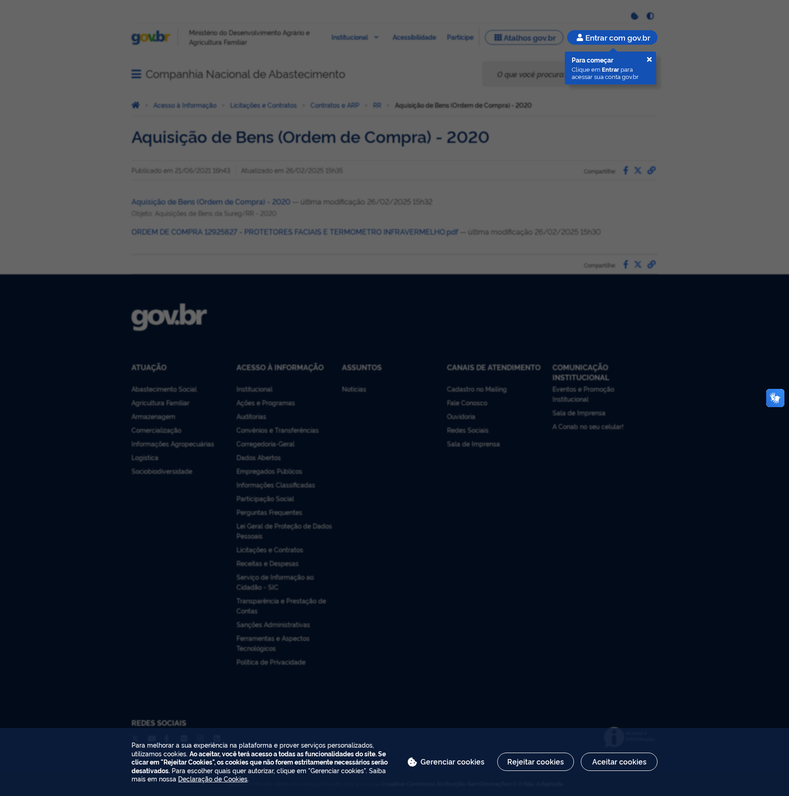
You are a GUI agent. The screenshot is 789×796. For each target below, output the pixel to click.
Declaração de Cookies (212, 778)
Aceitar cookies (619, 761)
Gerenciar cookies (452, 761)
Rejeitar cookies (535, 761)
